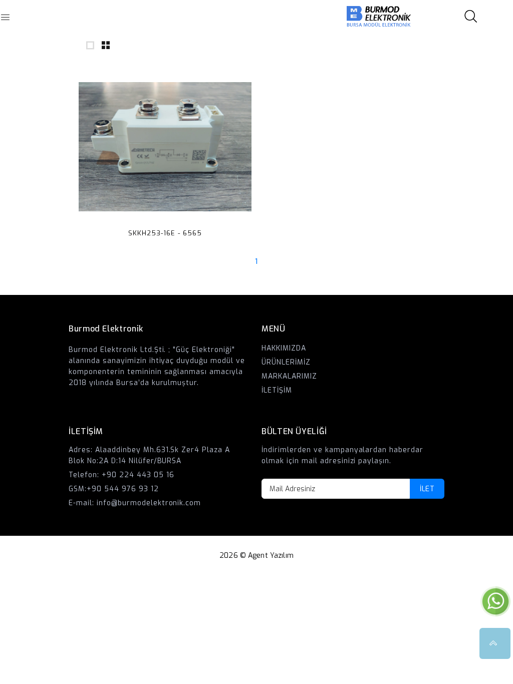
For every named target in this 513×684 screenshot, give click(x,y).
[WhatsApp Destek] (495, 601)
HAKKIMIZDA (284, 348)
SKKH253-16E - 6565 (165, 233)
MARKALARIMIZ (289, 376)
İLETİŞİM (277, 390)
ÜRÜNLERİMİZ (286, 362)
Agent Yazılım (271, 555)
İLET (427, 489)
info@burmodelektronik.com (149, 503)
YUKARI (494, 643)
